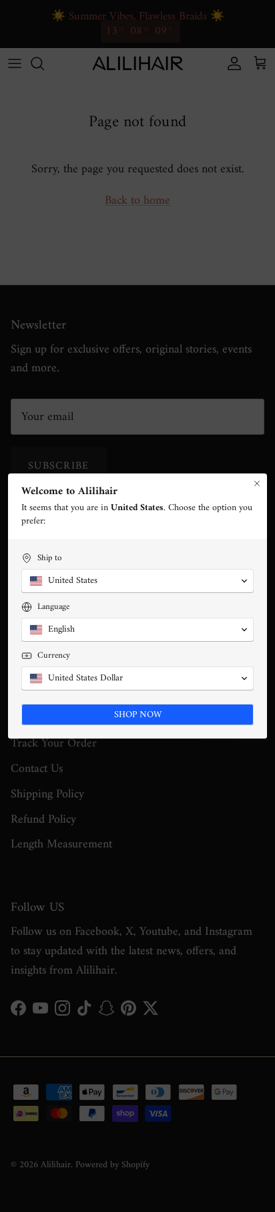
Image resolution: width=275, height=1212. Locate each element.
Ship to (49, 558)
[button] (137, 581)
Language (53, 606)
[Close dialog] (257, 483)
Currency (53, 655)
